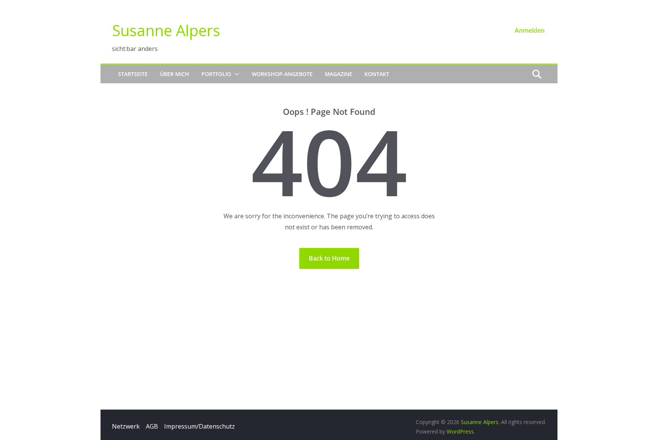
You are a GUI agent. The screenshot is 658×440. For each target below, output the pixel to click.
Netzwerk (126, 426)
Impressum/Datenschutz (199, 426)
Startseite (133, 74)
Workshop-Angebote (282, 74)
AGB (152, 426)
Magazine (338, 74)
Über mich (174, 74)
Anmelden (530, 30)
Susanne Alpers (166, 30)
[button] (235, 74)
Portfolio (216, 74)
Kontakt (376, 74)
